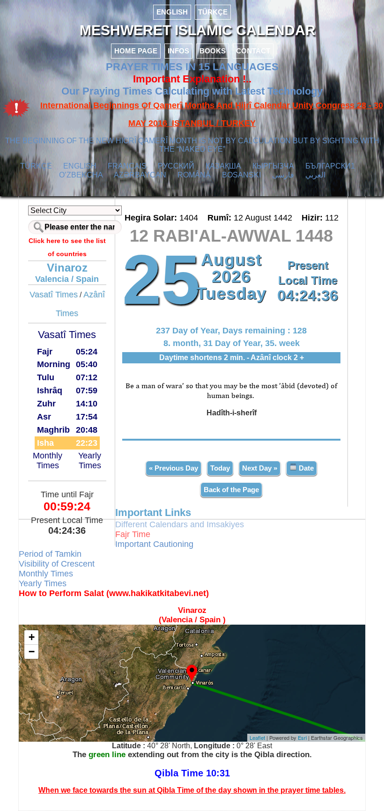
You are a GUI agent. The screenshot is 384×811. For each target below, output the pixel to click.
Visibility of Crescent (57, 563)
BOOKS (212, 51)
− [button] (32, 651)
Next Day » (259, 468)
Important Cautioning (154, 544)
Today (220, 468)
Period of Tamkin (50, 554)
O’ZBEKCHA (81, 175)
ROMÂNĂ (194, 175)
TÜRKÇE (213, 12)
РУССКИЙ (176, 166)
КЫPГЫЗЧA (273, 166)
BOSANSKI (241, 175)
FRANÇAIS (127, 166)
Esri (302, 737)
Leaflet (257, 737)
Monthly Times (47, 460)
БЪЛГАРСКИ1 (330, 166)
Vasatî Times (54, 294)
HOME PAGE (135, 51)
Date (305, 468)
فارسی (283, 175)
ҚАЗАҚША (223, 166)
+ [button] (32, 637)
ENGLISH (172, 12)
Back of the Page (231, 490)
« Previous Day (173, 468)
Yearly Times (89, 460)
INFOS (178, 51)
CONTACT (253, 51)
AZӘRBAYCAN (140, 175)
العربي (315, 175)
